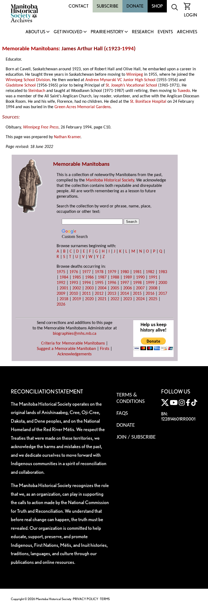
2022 (114, 299)
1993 (73, 283)
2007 (140, 288)
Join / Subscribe (136, 437)
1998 (137, 283)
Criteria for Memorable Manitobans (73, 343)
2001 (64, 288)
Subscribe (107, 6)
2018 (64, 299)
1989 (127, 277)
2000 (162, 283)
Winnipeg (134, 74)
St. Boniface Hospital (148, 102)
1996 (112, 283)
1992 (61, 283)
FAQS (122, 413)
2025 (153, 299)
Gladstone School (21, 85)
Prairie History (107, 32)
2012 (99, 294)
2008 (153, 288)
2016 (150, 294)
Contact (79, 6)
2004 (102, 288)
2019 (76, 299)
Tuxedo (183, 91)
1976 (73, 272)
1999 (150, 283)
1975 (61, 272)
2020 (89, 299)
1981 (137, 272)
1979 (112, 272)
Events (165, 32)
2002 (76, 288)
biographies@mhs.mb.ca (74, 334)
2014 (124, 294)
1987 (102, 277)
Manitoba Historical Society (110, 180)
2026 (61, 304)
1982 (150, 272)
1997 (124, 283)
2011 (86, 294)
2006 (127, 288)
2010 (73, 294)
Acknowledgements (74, 354)
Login (190, 15)
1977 (86, 272)
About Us (35, 32)
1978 (99, 272)
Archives (187, 32)
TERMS (105, 599)
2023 (127, 299)
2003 (89, 288)
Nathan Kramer (67, 137)
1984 (64, 277)
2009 (61, 294)
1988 (114, 277)
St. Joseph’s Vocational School (131, 85)
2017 (162, 294)
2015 (137, 294)
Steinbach (36, 91)
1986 (89, 277)
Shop (157, 6)
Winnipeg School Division (28, 80)
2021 (102, 299)
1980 (124, 272)
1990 (140, 277)
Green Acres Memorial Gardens (82, 107)
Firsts (104, 349)
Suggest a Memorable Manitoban (66, 349)
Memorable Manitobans (30, 49)
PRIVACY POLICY (85, 599)
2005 (114, 288)
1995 (99, 283)
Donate (135, 6)
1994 (128, 49)
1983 (162, 272)
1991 (153, 277)
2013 (112, 294)
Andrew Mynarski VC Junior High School (120, 80)
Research (143, 32)
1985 (76, 277)
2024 (140, 299)
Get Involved (68, 32)
